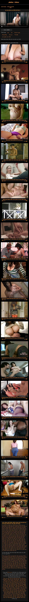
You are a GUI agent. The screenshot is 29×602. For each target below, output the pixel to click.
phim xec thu (15, 544)
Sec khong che (12, 585)
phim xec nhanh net (17, 540)
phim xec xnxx (13, 549)
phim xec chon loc (19, 531)
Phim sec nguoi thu (21, 559)
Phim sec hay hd (19, 565)
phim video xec (9, 527)
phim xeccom (7, 550)
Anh (8, 32)
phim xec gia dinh (6, 533)
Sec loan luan (23, 579)
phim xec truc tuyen (17, 545)
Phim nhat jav (12, 586)
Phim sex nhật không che (8, 597)
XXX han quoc (20, 567)
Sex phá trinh (17, 579)
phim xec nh (9, 540)
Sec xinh (21, 564)
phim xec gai (22, 532)
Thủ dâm (16, 34)
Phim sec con (14, 559)
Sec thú (15, 596)
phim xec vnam (20, 546)
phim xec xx (19, 549)
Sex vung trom (20, 555)
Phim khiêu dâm (7, 592)
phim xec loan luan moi (19, 537)
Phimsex (6, 593)
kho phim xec (5, 525)
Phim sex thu (10, 579)
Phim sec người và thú (13, 560)
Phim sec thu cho (7, 561)
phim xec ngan (18, 539)
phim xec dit (16, 532)
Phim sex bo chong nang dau (13, 587)
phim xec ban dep (10, 530)
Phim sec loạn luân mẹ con (15, 578)
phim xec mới (11, 539)
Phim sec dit (23, 557)
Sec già (14, 563)
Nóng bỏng (4, 34)
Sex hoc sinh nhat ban (10, 583)
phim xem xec (13, 550)
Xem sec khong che (6, 558)
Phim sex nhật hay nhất (12, 584)
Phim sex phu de (13, 589)
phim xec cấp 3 (22, 530)
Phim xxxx (13, 566)
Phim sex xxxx (14, 567)
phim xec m (4, 538)
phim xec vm (14, 546)
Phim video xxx (18, 586)
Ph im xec (10, 572)
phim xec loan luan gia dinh (8, 537)
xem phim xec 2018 (6, 36)
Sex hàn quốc (9, 595)
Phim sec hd (12, 590)
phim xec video (7, 546)
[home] (14, 2)
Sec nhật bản (17, 597)
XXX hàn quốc (7, 567)
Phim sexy (23, 597)
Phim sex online (21, 592)
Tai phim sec (5, 585)
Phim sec (19, 596)
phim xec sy (20, 543)
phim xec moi (5, 539)
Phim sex (15, 557)
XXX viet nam (20, 595)
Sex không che (15, 581)
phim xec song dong (13, 543)
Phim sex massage (22, 584)
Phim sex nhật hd (21, 591)
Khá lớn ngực (17, 32)
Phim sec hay (8, 581)
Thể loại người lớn (10, 7)
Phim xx (10, 593)
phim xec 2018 (12, 528)
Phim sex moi (6, 590)
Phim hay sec (5, 560)
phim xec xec (8, 548)
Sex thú (19, 557)
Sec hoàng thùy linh (11, 565)
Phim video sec (15, 561)
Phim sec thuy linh (8, 564)
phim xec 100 (16, 527)
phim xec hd (6, 534)
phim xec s (6, 543)
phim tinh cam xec (19, 526)
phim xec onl (16, 542)
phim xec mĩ (16, 538)
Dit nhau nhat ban (19, 583)
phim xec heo (13, 534)
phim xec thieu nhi (8, 544)
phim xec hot (19, 534)
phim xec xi (7, 549)
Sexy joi (10, 34)
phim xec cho (12, 531)
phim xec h (12, 533)
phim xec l (6, 536)
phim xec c (16, 530)
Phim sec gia (5, 555)
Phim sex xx (18, 566)
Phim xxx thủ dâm (15, 580)
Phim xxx (8, 566)
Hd (11, 32)
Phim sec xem (16, 564)
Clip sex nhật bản (19, 585)
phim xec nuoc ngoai (8, 542)
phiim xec (10, 525)
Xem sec (15, 595)
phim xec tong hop (8, 545)
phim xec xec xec (14, 548)
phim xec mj (21, 538)
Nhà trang (3, 6)
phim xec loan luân (21, 536)
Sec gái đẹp (20, 558)
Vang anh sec (14, 558)
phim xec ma (10, 538)
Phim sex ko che (7, 580)
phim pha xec (5, 526)
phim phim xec (11, 526)
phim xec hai (18, 533)
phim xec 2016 (22, 527)
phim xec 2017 (5, 528)
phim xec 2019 (19, 528)
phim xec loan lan (12, 536)
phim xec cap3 (5, 531)
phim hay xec (16, 525)
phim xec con (11, 532)
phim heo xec (22, 525)
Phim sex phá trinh (12, 555)
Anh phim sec (9, 563)
